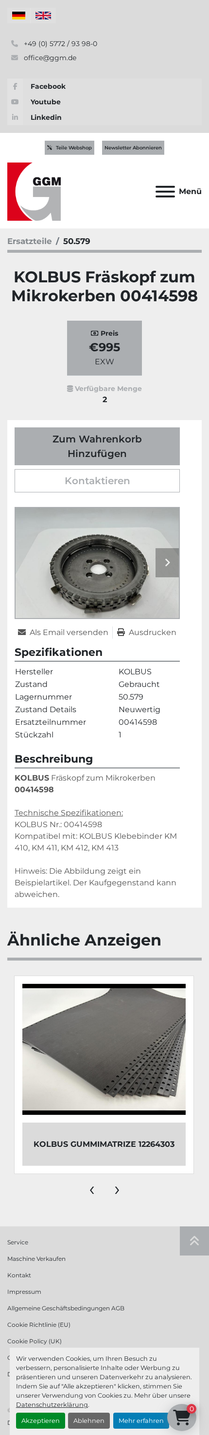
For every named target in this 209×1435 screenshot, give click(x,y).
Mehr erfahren (141, 1420)
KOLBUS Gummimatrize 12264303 (104, 1144)
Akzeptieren (40, 1420)
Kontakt (19, 1275)
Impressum (24, 1291)
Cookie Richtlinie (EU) (38, 1324)
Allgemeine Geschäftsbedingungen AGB (65, 1308)
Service (17, 1242)
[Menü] (165, 191)
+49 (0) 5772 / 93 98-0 (59, 43)
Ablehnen (88, 1420)
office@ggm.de (49, 57)
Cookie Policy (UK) (34, 1341)
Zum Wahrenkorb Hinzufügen (97, 446)
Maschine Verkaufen (36, 1258)
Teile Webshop (74, 148)
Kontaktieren (97, 481)
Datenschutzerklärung (52, 1404)
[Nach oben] (194, 1241)
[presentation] (92, 1188)
